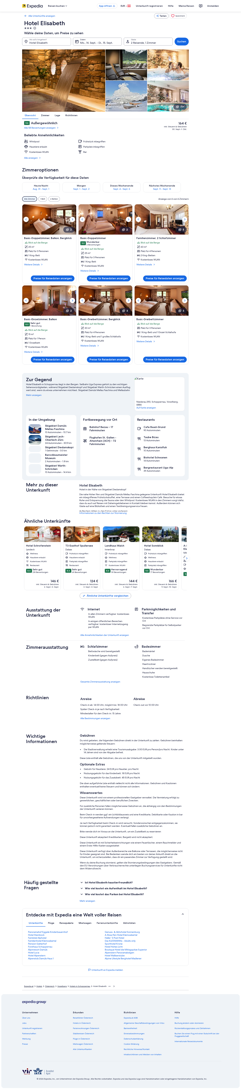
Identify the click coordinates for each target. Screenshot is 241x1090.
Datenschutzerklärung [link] (133, 1038)
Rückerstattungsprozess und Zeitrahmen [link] (192, 1028)
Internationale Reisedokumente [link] (189, 1041)
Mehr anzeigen (33, 395)
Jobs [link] (24, 1023)
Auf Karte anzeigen (146, 407)
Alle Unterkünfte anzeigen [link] (41, 15)
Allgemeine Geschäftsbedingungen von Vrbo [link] (144, 1023)
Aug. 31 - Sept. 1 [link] (41, 188)
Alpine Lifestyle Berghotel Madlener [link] (123, 958)
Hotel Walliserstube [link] (115, 955)
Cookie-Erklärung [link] (131, 1044)
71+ (182, 106)
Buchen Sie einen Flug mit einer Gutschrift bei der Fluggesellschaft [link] (197, 1034)
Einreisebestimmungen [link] (134, 1033)
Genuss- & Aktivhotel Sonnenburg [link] (122, 931)
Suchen (181, 41)
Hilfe (170, 5)
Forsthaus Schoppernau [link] (40, 946)
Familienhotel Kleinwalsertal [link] (42, 940)
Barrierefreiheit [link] (130, 1028)
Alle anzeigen (31, 157)
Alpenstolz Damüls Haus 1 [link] (41, 958)
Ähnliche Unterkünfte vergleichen (107, 595)
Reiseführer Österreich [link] (83, 1018)
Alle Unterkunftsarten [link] (82, 1049)
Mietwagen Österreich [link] (83, 1044)
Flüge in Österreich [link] (81, 1038)
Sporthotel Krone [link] (113, 943)
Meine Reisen (186, 5)
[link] (178, 16)
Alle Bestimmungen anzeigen (95, 718)
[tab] (35, 923)
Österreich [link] (49, 986)
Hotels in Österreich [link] (82, 1023)
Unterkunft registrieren (149, 5)
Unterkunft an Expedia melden (107, 969)
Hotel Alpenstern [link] (36, 955)
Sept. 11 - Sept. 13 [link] (162, 188)
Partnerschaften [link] (29, 1033)
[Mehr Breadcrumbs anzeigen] (109, 986)
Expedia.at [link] (28, 986)
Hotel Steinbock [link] (36, 934)
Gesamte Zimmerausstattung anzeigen (100, 681)
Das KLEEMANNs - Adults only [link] (120, 940)
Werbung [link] (26, 1038)
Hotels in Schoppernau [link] (80, 986)
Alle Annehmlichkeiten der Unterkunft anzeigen (104, 635)
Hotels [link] (39, 986)
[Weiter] (184, 187)
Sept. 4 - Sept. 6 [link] (121, 188)
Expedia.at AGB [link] (131, 1018)
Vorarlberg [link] (62, 986)
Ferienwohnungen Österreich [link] (86, 1028)
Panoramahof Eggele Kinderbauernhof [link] (48, 931)
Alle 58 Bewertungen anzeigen (40, 127)
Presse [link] (25, 1044)
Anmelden (213, 5)
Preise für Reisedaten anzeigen (52, 278)
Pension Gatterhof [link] (37, 943)
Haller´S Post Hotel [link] (114, 937)
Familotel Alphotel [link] (37, 937)
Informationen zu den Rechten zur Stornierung (103, 513)
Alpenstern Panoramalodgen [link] (119, 952)
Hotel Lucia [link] (33, 952)
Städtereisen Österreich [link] (83, 1033)
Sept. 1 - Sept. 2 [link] (81, 188)
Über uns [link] (26, 1018)
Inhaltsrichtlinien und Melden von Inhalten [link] (142, 1054)
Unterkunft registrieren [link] (32, 1028)
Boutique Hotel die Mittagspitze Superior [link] (126, 949)
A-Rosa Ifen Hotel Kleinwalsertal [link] (121, 934)
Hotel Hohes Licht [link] (114, 946)
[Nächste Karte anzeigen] (186, 558)
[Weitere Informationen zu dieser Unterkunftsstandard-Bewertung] (34, 28)
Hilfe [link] (177, 1018)
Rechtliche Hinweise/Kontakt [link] (137, 1049)
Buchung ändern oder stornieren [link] (189, 1023)
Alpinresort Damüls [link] (37, 949)
